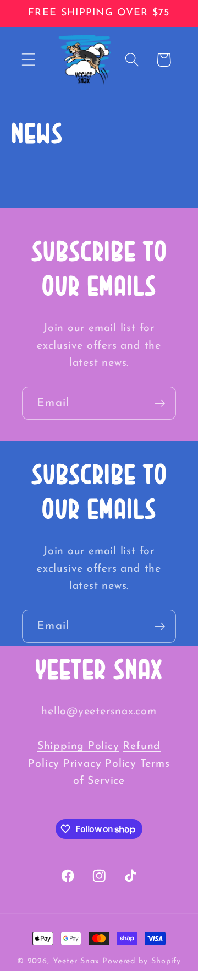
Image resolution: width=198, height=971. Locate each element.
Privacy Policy (99, 763)
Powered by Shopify (141, 961)
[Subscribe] (159, 403)
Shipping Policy (78, 746)
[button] (28, 59)
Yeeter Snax (76, 961)
